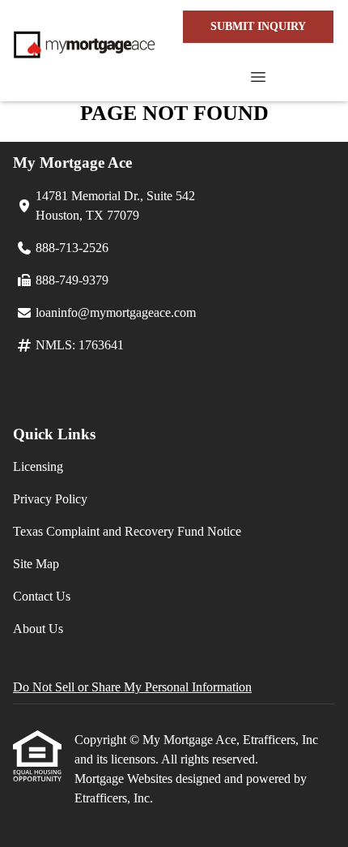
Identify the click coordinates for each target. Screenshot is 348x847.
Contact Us (41, 596)
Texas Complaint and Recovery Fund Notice (127, 531)
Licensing (38, 466)
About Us (38, 628)
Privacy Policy (50, 499)
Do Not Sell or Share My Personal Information (132, 687)
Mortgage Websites (125, 778)
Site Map (36, 564)
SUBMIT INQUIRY (258, 25)
